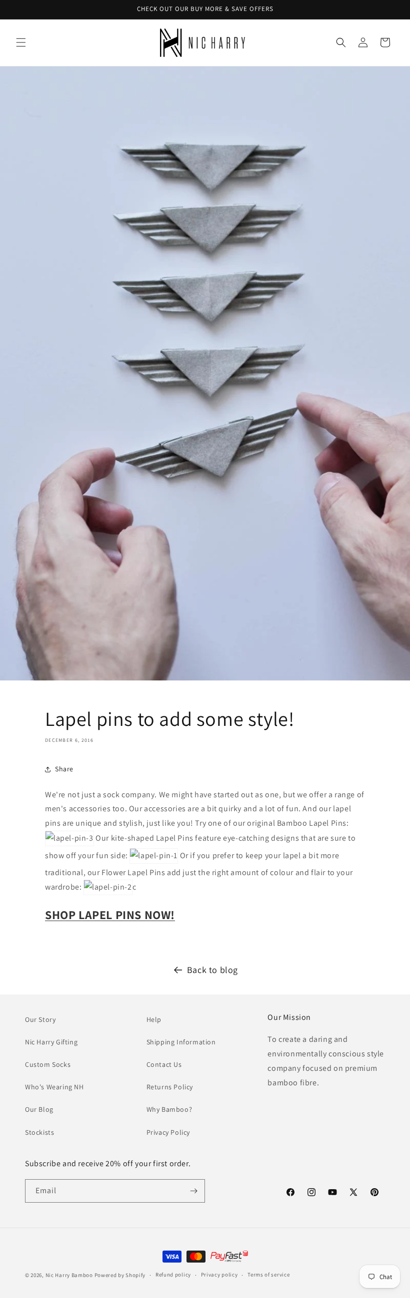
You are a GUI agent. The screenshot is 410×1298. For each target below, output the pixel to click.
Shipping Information (181, 1041)
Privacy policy (219, 1274)
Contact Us (164, 1064)
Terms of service (269, 1274)
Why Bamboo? (169, 1109)
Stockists (39, 1132)
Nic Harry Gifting (51, 1041)
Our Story (40, 1019)
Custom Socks (47, 1064)
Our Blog (39, 1109)
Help (154, 1019)
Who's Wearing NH (54, 1086)
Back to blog (212, 969)
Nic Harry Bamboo (69, 1275)
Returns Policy (169, 1086)
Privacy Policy (168, 1132)
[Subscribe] (193, 1191)
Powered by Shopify (120, 1275)
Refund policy (173, 1274)
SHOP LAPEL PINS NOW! (110, 915)
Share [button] (64, 768)
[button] (21, 42)
